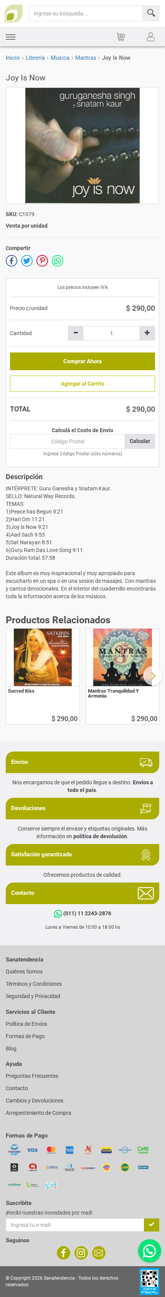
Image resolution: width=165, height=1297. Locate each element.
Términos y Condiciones (34, 984)
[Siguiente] (152, 675)
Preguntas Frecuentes (32, 1076)
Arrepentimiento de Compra (38, 1113)
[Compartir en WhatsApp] (57, 261)
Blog (11, 1048)
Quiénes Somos (24, 971)
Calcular (140, 441)
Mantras (85, 57)
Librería (35, 57)
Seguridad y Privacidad (33, 996)
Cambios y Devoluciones (34, 1100)
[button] (10, 37)
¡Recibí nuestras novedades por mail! (49, 1213)
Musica (60, 57)
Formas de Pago (25, 1036)
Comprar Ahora (82, 361)
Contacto (17, 1088)
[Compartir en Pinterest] (42, 261)
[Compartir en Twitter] (27, 261)
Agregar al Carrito (82, 384)
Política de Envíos (26, 1024)
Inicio (13, 57)
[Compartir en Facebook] (11, 261)
